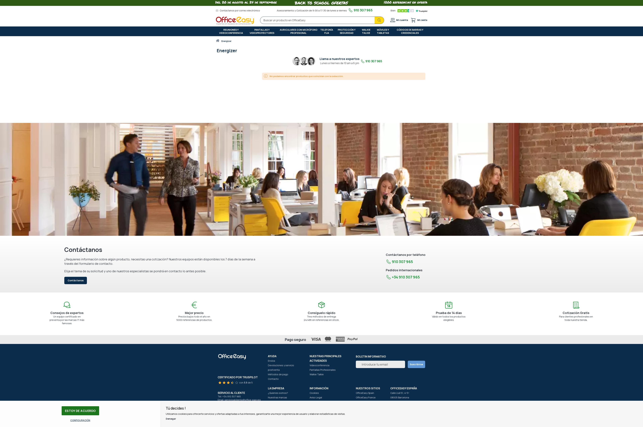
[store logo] (235, 21)
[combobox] (322, 20)
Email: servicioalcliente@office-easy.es (239, 399)
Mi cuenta (402, 20)
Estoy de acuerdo (80, 411)
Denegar (171, 418)
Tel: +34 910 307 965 (229, 396)
